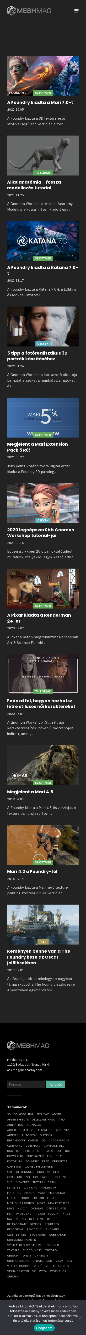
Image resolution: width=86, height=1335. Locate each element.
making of (49, 1187)
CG (43, 1140)
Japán (52, 1182)
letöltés (14, 1187)
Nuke (10, 1208)
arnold (12, 1135)
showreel (53, 1229)
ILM (9, 1182)
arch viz (62, 1130)
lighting (31, 1187)
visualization (18, 1271)
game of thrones (20, 1172)
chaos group (59, 1140)
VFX (69, 1260)
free (45, 1161)
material (14, 1192)
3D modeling (23, 1114)
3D (9, 1114)
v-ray (59, 1260)
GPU (56, 1172)
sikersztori (16, 1234)
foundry (32, 1161)
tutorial (52, 1250)
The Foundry (32, 1250)
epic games (35, 1156)
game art (14, 1166)
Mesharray (56, 1192)
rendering (15, 1229)
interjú (39, 1182)
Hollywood (41, 1177)
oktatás (37, 1208)
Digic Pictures (27, 1151)
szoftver (51, 1245)
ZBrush (13, 1276)
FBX (49, 1156)
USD (49, 1260)
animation (15, 1124)
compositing (54, 1145)
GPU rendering (18, 1177)
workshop (58, 1271)
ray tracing (16, 1219)
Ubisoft (13, 1255)
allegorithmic (43, 1119)
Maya (41, 1192)
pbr (10, 1213)
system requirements (24, 1245)
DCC (10, 1151)
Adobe (57, 1114)
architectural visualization (30, 1130)
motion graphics (20, 1203)
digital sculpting (56, 1151)
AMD (62, 1119)
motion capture (44, 1198)
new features (58, 1203)
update (37, 1260)
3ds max (43, 1114)
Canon (33, 1140)
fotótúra (14, 1161)
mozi (41, 1203)
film (59, 1156)
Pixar (41, 1213)
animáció (34, 1124)
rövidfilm (34, 1229)
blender (46, 1135)
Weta (43, 1271)
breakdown (16, 1140)
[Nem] (80, 1317)
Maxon (29, 1192)
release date (17, 1224)
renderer (52, 1224)
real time (36, 1219)
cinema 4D (14, 1145)
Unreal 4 (41, 1255)
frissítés (59, 1161)
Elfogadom (44, 1328)
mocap (12, 1198)
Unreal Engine (18, 1260)
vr (34, 1271)
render (35, 1224)
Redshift (54, 1219)
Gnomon (43, 1172)
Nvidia (22, 1208)
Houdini (60, 1177)
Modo (25, 1198)
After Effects (18, 1119)
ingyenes (23, 1182)
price (66, 1213)
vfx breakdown (19, 1266)
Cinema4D (33, 1145)
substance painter (21, 1240)
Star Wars (38, 1234)
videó (38, 1266)
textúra (13, 1250)
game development (39, 1166)
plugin (53, 1213)
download (15, 1156)
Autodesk (29, 1135)
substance (57, 1234)
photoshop (24, 1213)
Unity (27, 1255)
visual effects (57, 1266)
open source (56, 1208)
